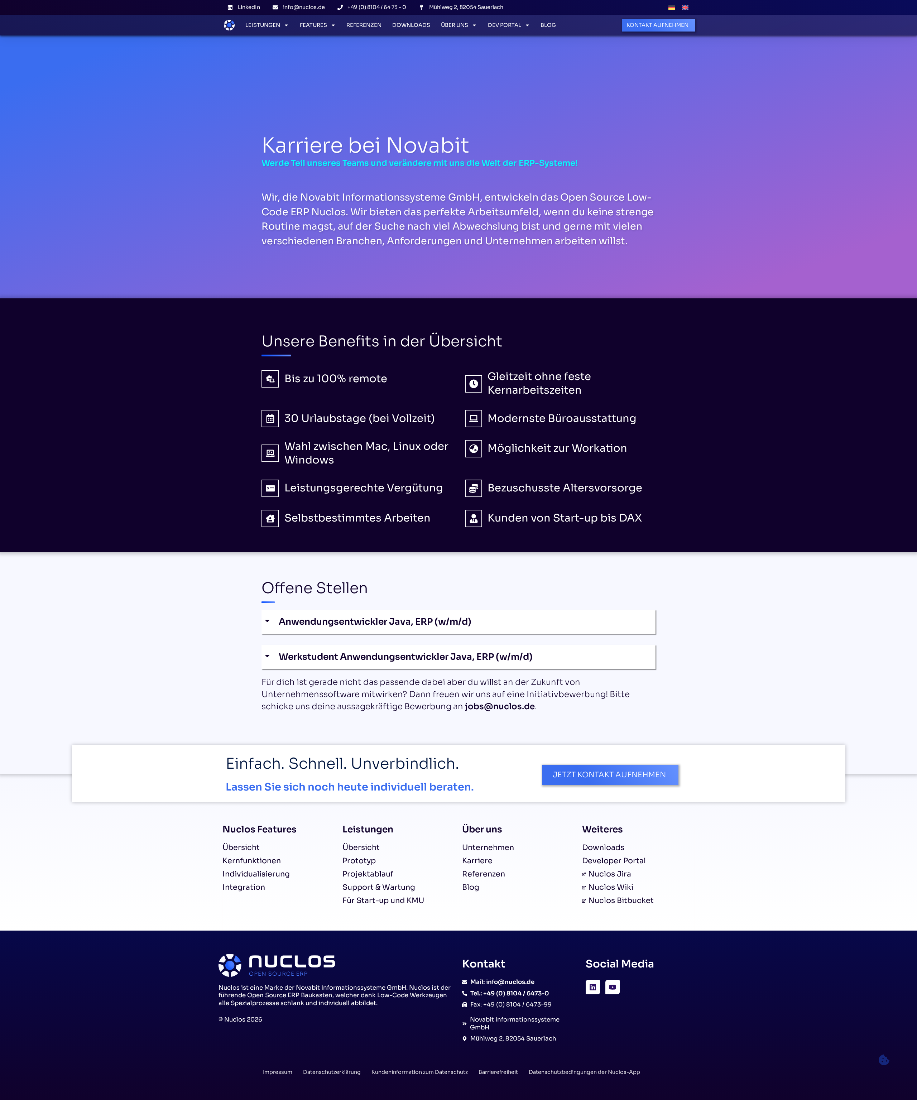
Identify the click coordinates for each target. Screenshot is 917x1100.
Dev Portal (504, 25)
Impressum (277, 1072)
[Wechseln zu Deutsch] (671, 7)
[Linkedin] (593, 987)
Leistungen (262, 25)
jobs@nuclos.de (500, 706)
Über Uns (454, 25)
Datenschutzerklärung (332, 1072)
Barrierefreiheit (498, 1072)
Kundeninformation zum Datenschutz (419, 1072)
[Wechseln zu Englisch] (685, 7)
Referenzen (363, 25)
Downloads (411, 25)
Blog (548, 25)
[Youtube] (612, 987)
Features (313, 25)
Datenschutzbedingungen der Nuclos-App (584, 1072)
